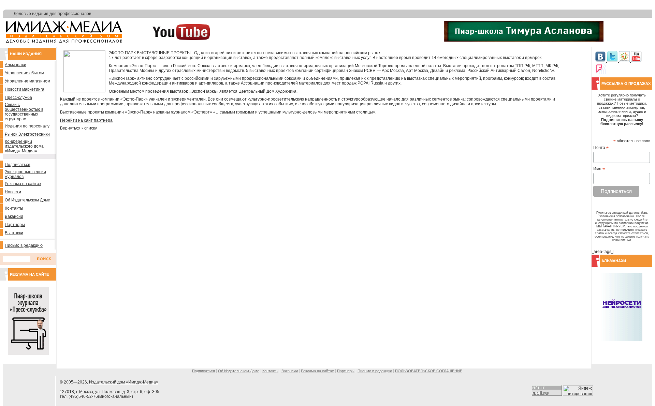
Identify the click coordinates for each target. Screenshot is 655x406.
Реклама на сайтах (23, 183)
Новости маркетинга (24, 89)
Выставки (14, 232)
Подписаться (17, 164)
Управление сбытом (24, 73)
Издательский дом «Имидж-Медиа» (123, 382)
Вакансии (14, 216)
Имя (599, 169)
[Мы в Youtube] (636, 60)
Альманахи (15, 64)
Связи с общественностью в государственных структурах (24, 111)
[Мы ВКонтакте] (601, 60)
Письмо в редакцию (24, 245)
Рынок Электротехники (27, 134)
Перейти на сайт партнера (86, 120)
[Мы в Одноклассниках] (625, 60)
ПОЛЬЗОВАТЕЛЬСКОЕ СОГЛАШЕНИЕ (428, 371)
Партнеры (15, 224)
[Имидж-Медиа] (64, 41)
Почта (601, 148)
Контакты (14, 208)
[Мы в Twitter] (613, 60)
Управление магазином (27, 81)
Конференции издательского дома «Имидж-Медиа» (24, 146)
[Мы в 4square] (600, 72)
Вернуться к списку (78, 128)
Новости (13, 192)
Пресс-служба (18, 97)
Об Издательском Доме (27, 200)
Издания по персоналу (27, 126)
